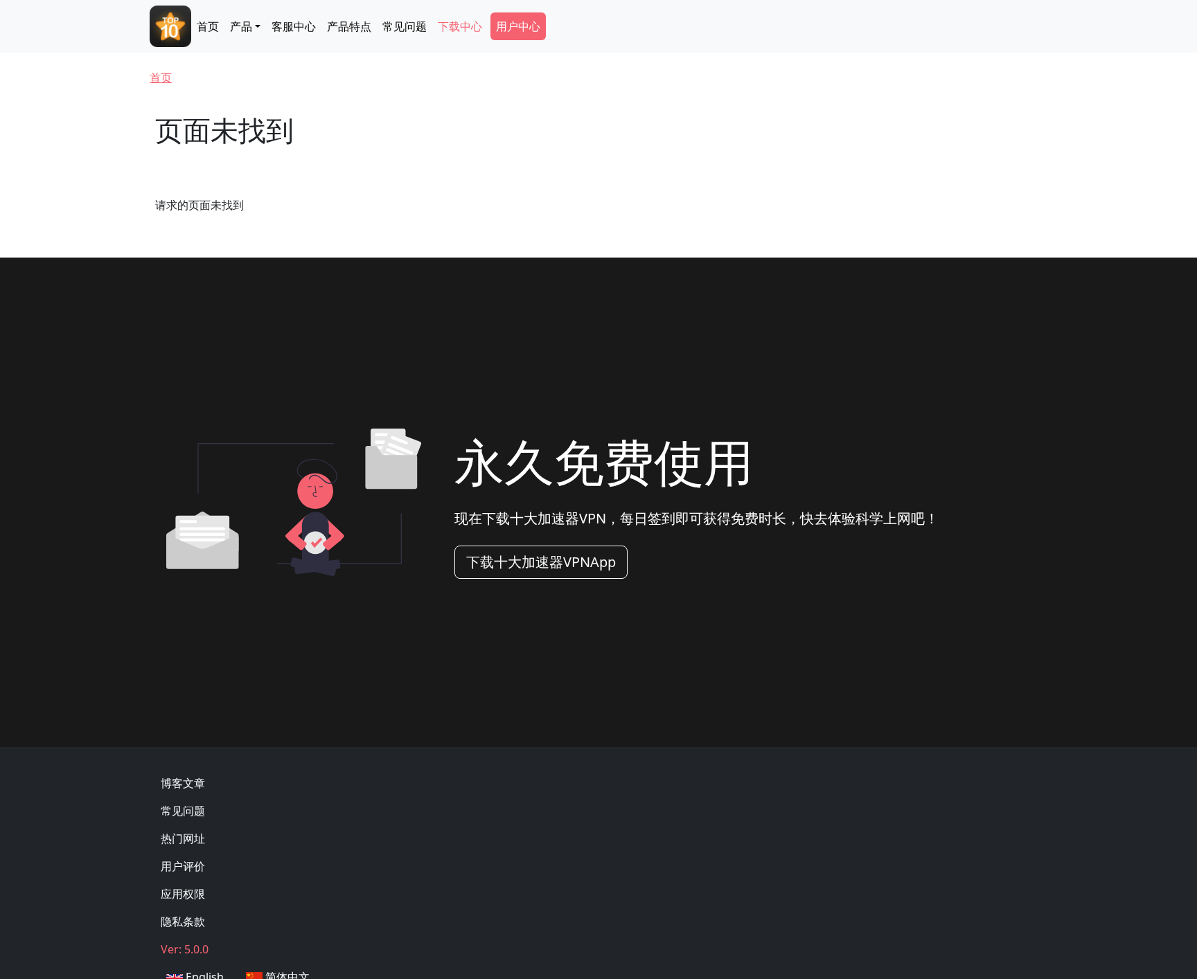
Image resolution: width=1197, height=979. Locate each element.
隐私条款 (183, 921)
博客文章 (183, 783)
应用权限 (183, 893)
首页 (208, 26)
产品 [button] (241, 26)
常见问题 (404, 26)
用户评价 (183, 866)
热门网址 (183, 838)
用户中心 (518, 26)
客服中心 (294, 26)
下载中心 (460, 26)
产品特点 (349, 26)
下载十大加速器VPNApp (541, 562)
